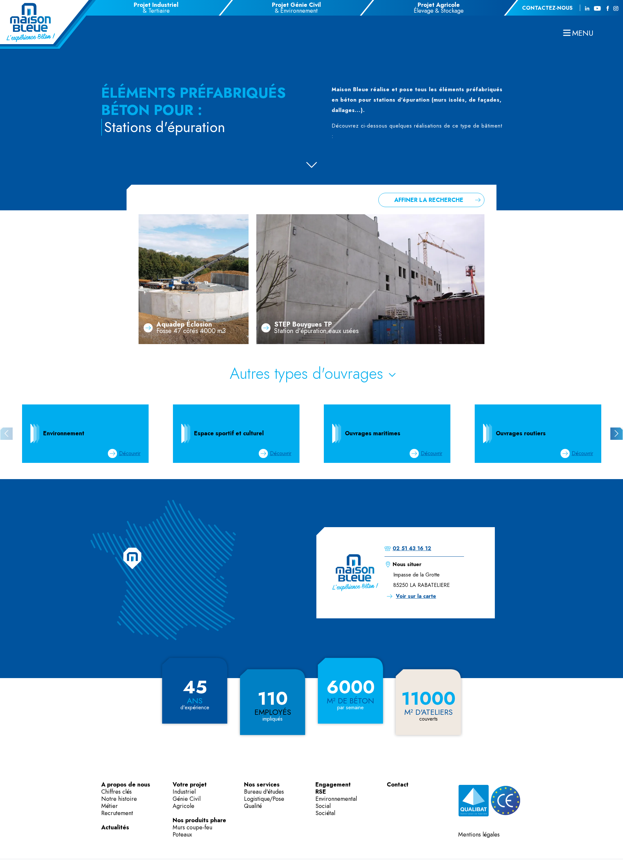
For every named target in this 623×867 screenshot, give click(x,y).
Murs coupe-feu (192, 827)
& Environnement (296, 8)
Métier (109, 806)
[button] (616, 433)
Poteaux (182, 834)
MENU (582, 33)
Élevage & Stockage (439, 8)
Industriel (184, 791)
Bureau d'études (264, 791)
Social (323, 806)
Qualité (253, 806)
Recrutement (117, 813)
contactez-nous (547, 8)
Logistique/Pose (264, 799)
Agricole (183, 806)
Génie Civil (187, 799)
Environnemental (336, 799)
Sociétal (325, 813)
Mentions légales (479, 834)
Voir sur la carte (416, 596)
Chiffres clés (116, 791)
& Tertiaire (156, 8)
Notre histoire (119, 799)
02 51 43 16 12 (412, 548)
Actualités (115, 827)
